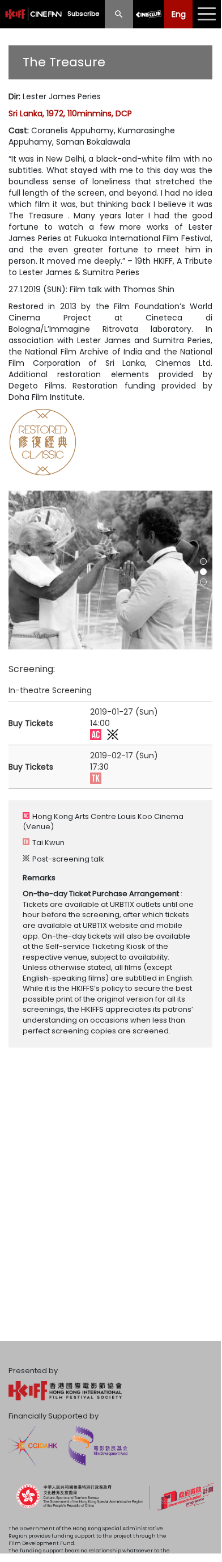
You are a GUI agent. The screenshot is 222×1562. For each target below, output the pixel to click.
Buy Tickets (30, 723)
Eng (179, 14)
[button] (203, 561)
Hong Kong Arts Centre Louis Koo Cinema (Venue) (103, 821)
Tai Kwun (48, 842)
